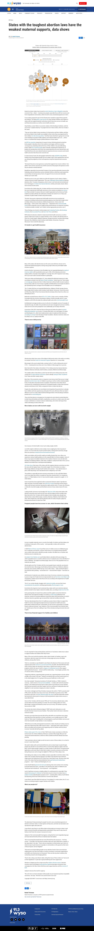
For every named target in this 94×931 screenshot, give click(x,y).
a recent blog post (36, 394)
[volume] (13, 9)
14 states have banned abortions (42, 183)
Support (63, 13)
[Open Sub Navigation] (11, 13)
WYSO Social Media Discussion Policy (75, 908)
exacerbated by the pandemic (32, 585)
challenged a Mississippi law (57, 180)
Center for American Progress (42, 360)
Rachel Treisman (16, 36)
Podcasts (39, 13)
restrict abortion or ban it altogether (54, 111)
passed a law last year (40, 764)
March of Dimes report (34, 549)
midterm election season (54, 862)
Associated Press (36, 212)
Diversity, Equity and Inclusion (57, 914)
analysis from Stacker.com (33, 557)
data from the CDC (64, 590)
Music (20, 13)
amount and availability (44, 682)
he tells (38, 136)
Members (71, 13)
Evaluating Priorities (54, 210)
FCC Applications (55, 911)
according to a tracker (30, 314)
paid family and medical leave (57, 760)
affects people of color (57, 585)
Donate (83, 3)
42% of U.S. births (46, 296)
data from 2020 (51, 491)
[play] (9, 9)
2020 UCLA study (49, 483)
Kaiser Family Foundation (47, 280)
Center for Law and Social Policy (43, 664)
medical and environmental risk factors (45, 452)
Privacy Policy (37, 914)
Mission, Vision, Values (72, 911)
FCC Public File (54, 908)
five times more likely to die (62, 577)
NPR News (11, 20)
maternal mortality (50, 583)
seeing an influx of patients (60, 374)
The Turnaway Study (37, 147)
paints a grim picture (41, 119)
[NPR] (32, 928)
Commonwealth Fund (62, 300)
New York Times (48, 212)
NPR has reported (30, 142)
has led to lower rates (34, 381)
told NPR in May (59, 155)
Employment (37, 908)
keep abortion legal (45, 864)
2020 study (54, 594)
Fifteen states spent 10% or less (33, 732)
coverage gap (28, 282)
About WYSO (79, 13)
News (14, 13)
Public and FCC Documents (40, 911)
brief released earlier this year (45, 694)
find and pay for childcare (35, 773)
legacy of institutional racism (51, 668)
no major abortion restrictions (38, 374)
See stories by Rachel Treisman (33, 897)
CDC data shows (29, 465)
